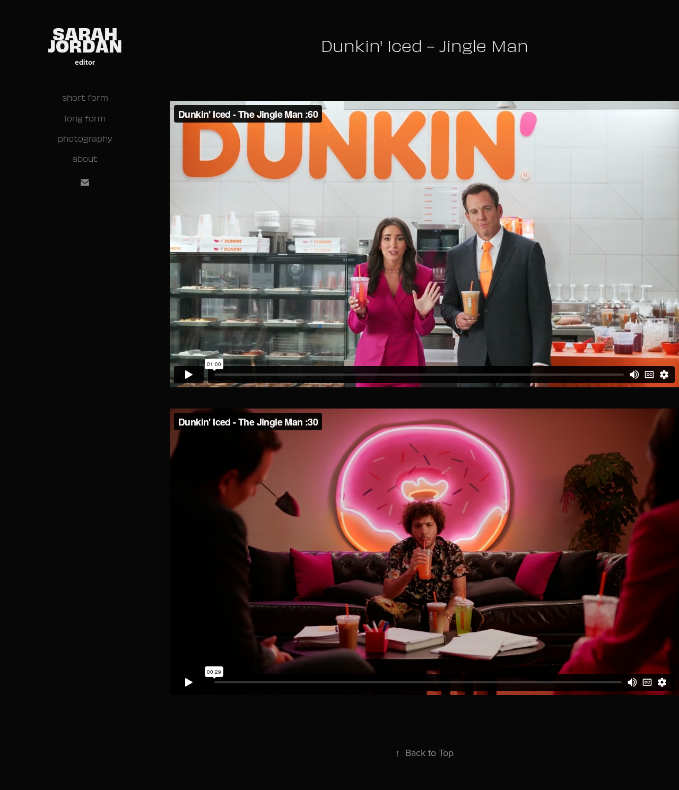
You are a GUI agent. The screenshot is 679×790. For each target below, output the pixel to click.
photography (85, 138)
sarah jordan (85, 38)
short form (85, 97)
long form (85, 118)
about (85, 158)
